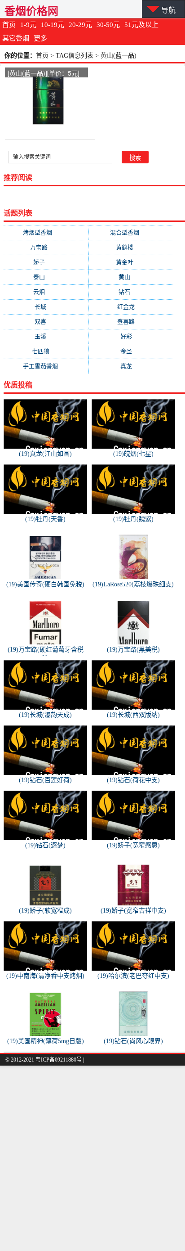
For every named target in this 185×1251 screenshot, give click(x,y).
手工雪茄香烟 (46, 366)
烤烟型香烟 (46, 232)
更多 (40, 38)
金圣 (131, 351)
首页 (9, 24)
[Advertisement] (92, 1158)
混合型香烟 (132, 232)
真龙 (131, 366)
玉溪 (46, 336)
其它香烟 (15, 38)
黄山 (132, 277)
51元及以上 (141, 24)
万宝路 (46, 247)
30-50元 (108, 24)
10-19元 (52, 24)
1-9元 (28, 24)
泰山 (46, 277)
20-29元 (80, 24)
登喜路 (131, 321)
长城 (46, 306)
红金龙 (131, 306)
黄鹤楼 (132, 247)
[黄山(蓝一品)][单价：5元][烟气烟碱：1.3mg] (43, 73)
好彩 (131, 336)
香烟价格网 (31, 11)
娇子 (46, 262)
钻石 (132, 291)
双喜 (46, 321)
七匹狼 (46, 351)
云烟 (46, 291)
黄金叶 (132, 262)
